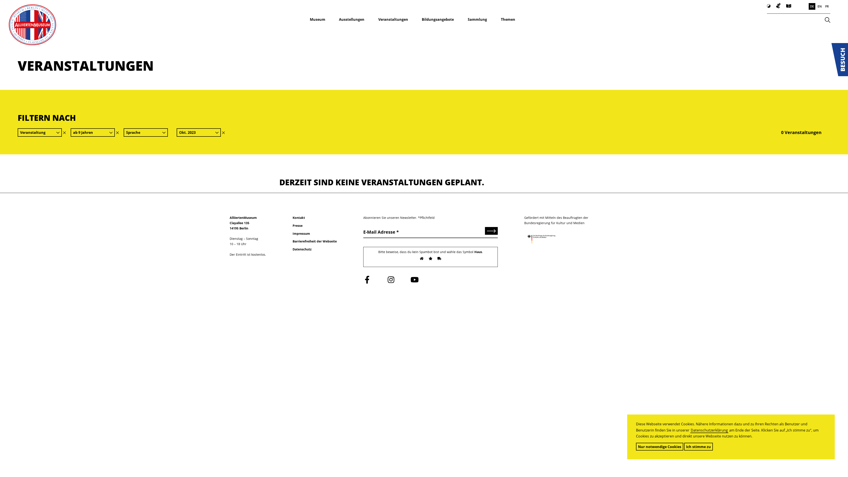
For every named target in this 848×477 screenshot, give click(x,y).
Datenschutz (302, 249)
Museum (317, 19)
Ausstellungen (351, 19)
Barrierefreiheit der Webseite (315, 241)
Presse (298, 225)
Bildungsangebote (438, 19)
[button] (839, 59)
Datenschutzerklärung (709, 430)
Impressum (301, 233)
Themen (508, 19)
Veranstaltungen (393, 19)
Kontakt (299, 218)
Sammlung (477, 19)
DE (812, 6)
